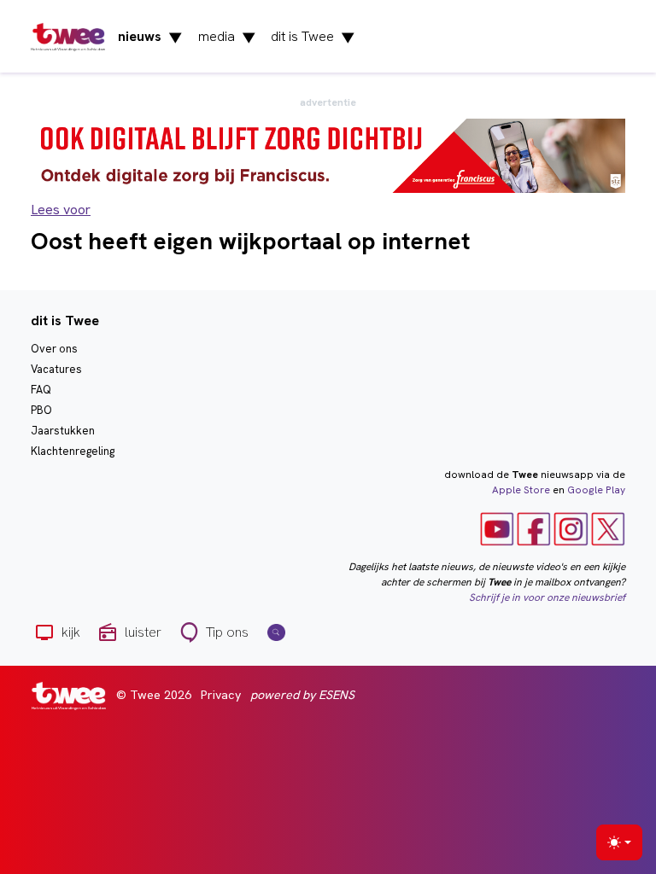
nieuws (150, 37)
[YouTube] (497, 528)
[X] (608, 528)
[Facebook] (534, 528)
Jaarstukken (63, 430)
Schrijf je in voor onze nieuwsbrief (547, 597)
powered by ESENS (302, 694)
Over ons (54, 348)
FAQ (41, 389)
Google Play (596, 490)
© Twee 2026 (153, 694)
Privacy (221, 694)
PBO (41, 410)
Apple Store (521, 490)
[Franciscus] (328, 155)
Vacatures (56, 369)
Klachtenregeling (72, 451)
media (227, 37)
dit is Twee (313, 37)
